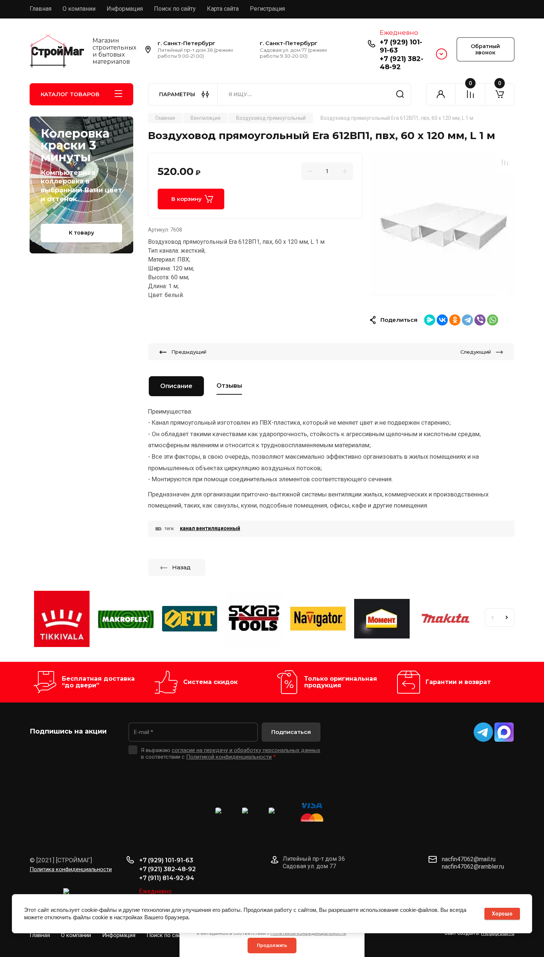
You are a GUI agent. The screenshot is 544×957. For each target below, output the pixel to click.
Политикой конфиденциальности (229, 757)
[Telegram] (467, 320)
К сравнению (504, 162)
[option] (442, 225)
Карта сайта (223, 8)
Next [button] (507, 617)
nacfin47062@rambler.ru (473, 866)
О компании (79, 8)
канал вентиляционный (210, 528)
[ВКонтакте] (442, 320)
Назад (181, 567)
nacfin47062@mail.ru (469, 859)
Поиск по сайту (175, 8)
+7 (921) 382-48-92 (167, 869)
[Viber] (480, 320)
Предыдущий (188, 352)
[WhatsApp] (492, 320)
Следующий (475, 352)
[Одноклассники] (454, 320)
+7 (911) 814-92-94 (166, 878)
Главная (40, 8)
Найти (400, 94)
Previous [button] (492, 617)
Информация (125, 8)
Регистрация (267, 8)
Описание (176, 386)
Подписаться (291, 731)
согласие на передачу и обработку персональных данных (246, 750)
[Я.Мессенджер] (429, 320)
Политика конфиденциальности (71, 869)
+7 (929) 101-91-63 (401, 46)
